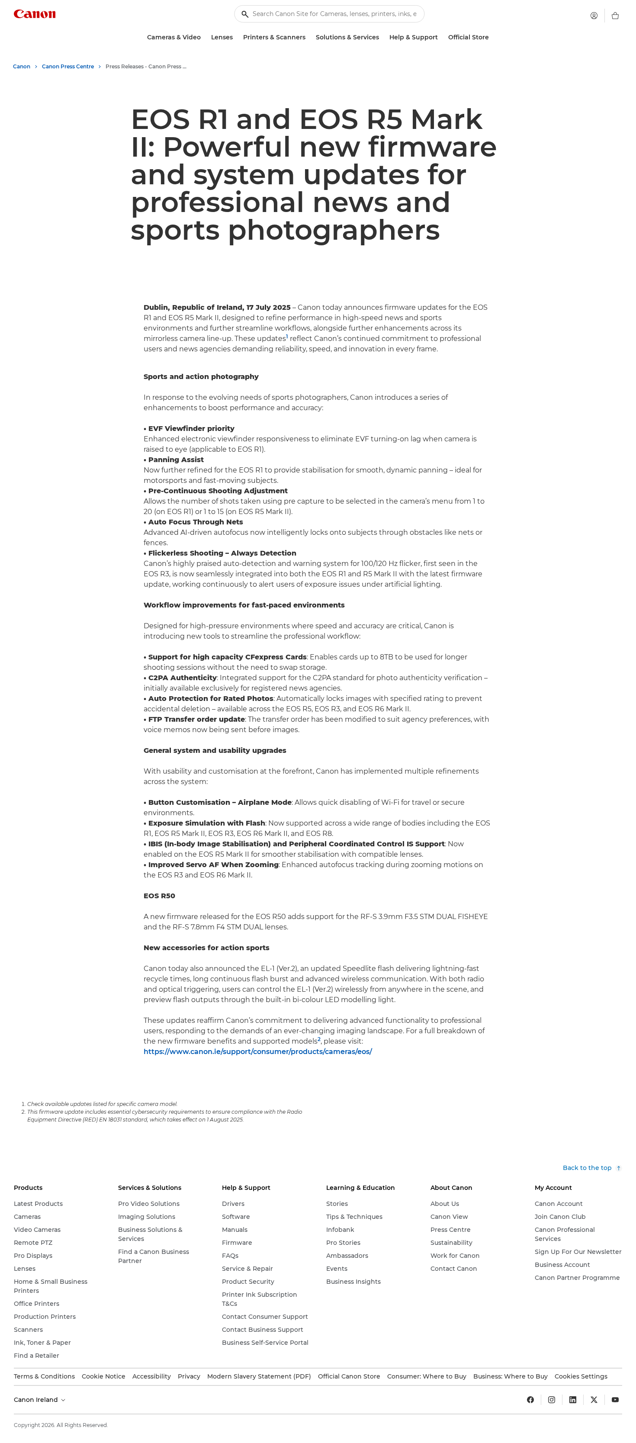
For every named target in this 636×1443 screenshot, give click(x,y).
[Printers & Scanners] (308, 37)
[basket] (615, 15)
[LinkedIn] (572, 1399)
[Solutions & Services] (382, 37)
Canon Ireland (37, 1400)
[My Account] (594, 15)
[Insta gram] (551, 1399)
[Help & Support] (441, 37)
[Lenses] (236, 37)
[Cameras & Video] (204, 37)
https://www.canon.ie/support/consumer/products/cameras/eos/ (258, 1052)
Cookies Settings (581, 1376)
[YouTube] (615, 1399)
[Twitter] (594, 1399)
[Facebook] (530, 1399)
